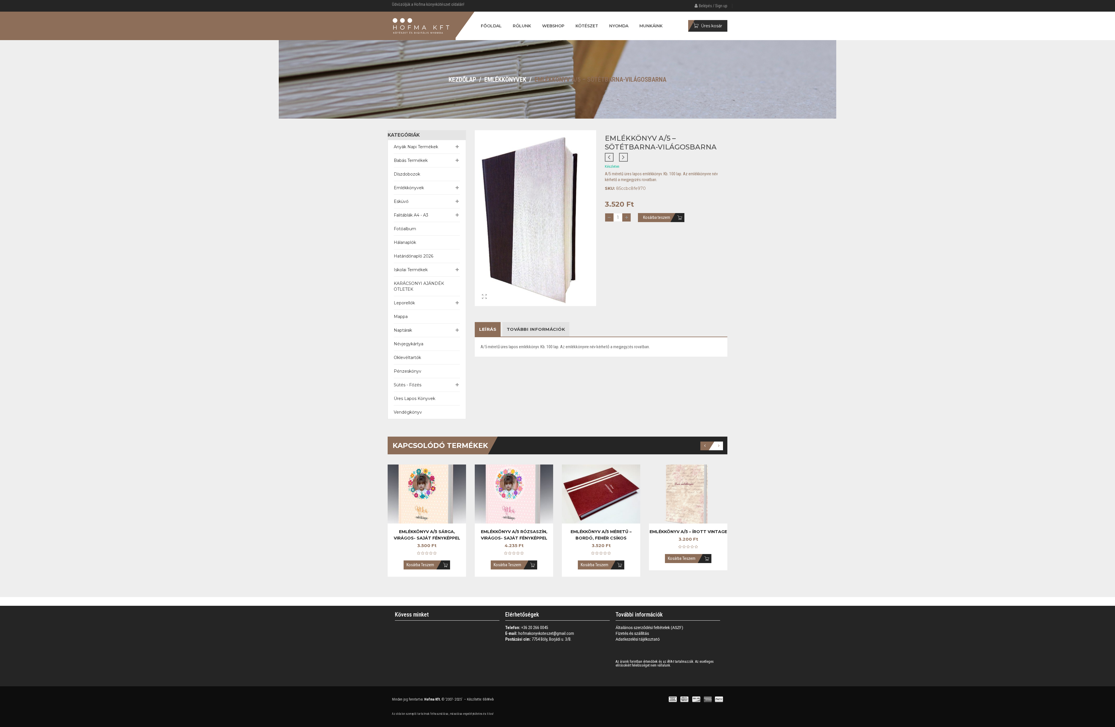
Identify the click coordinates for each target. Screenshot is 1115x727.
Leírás (487, 329)
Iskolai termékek (411, 269)
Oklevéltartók (407, 357)
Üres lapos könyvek (414, 398)
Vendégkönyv (408, 412)
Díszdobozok (407, 174)
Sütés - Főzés (407, 384)
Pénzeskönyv (407, 371)
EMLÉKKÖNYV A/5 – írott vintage (688, 531)
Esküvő (401, 201)
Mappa (401, 316)
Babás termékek (411, 160)
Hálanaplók (405, 242)
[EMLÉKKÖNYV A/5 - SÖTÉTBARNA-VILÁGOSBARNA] (484, 306)
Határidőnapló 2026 (413, 256)
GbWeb (488, 699)
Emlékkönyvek (505, 79)
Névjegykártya (408, 343)
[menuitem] (491, 26)
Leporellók (404, 303)
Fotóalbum (405, 228)
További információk (536, 329)
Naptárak (403, 330)
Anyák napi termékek (416, 146)
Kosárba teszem (656, 217)
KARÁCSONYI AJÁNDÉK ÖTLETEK (419, 286)
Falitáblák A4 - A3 (411, 215)
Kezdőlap (462, 79)
